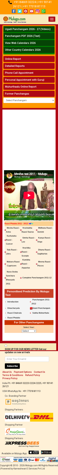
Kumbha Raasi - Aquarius (26, 264)
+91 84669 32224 (25, 2)
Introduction (12, 302)
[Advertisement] (29, 140)
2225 (38, 383)
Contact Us (39, 372)
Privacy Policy (9, 378)
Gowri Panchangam (41, 308)
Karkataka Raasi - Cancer (11, 240)
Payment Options (23, 372)
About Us (7, 372)
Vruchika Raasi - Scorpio (26, 252)
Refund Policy (32, 375)
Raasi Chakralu (14, 313)
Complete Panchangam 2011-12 (37, 278)
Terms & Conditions (12, 375)
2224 (32, 383)
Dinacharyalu (13, 308)
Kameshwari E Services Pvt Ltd (29, 468)
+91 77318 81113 (34, 6)
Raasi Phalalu (13, 318)
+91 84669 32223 (20, 383)
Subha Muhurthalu (40, 313)
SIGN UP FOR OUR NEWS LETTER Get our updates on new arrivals (26, 351)
